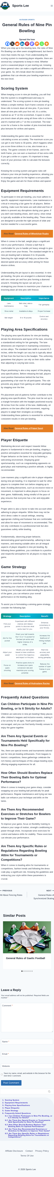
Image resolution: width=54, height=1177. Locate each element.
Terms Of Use (27, 1156)
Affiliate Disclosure (14, 1151)
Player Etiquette (12, 1108)
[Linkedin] (22, 44)
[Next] (47, 945)
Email (5, 1054)
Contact (29, 1151)
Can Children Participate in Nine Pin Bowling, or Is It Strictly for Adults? (30, 1117)
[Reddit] (17, 44)
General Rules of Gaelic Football (25, 958)
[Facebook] (7, 44)
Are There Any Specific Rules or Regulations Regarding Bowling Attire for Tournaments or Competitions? (28, 1135)
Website (6, 1066)
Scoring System (12, 1100)
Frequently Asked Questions (18, 1113)
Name (5, 1041)
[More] (46, 44)
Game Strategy (11, 1111)
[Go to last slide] (7, 945)
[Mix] (37, 44)
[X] (12, 44)
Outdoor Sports (27, 20)
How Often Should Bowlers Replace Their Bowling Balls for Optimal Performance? (27, 1125)
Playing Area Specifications (17, 1105)
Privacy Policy (42, 1151)
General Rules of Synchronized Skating (44, 895)
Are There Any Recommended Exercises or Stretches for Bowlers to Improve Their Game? (29, 1130)
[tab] (22, 971)
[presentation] (27, 937)
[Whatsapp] (42, 44)
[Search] (49, 1091)
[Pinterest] (27, 44)
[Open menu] (51, 6)
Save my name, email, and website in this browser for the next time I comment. (27, 1074)
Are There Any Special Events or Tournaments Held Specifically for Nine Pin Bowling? (29, 1121)
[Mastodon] (32, 44)
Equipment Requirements (16, 1103)
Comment (7, 1005)
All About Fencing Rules (11, 893)
